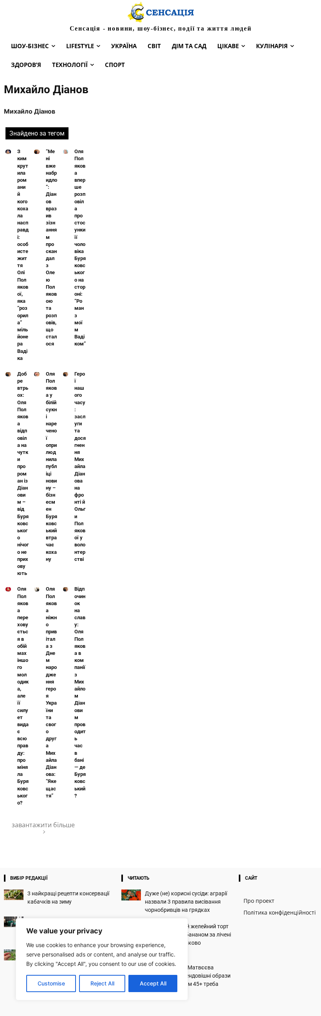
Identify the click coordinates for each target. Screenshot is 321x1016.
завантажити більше (43, 825)
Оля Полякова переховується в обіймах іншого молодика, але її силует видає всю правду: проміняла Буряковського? (23, 696)
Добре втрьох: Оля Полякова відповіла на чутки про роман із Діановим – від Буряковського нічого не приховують (23, 473)
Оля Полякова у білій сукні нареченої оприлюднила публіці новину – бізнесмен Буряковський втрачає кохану (51, 466)
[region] (102, 959)
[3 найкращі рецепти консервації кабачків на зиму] (13, 894)
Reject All (102, 983)
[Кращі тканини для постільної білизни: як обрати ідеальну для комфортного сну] (13, 922)
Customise (51, 983)
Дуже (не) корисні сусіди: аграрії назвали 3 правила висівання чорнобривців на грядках (186, 901)
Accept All (153, 983)
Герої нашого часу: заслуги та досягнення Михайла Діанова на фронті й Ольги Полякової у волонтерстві (80, 466)
